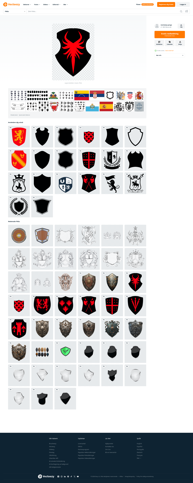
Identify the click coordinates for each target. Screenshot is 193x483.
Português (140, 449)
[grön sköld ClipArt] (65, 352)
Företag (51, 452)
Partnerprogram (83, 449)
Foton (36, 4)
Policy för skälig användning (145, 476)
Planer (138, 4)
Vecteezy (52, 446)
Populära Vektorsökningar (87, 452)
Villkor (121, 476)
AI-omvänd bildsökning (57, 461)
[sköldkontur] (135, 136)
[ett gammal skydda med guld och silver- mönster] (112, 282)
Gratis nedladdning (169, 34)
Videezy (51, 449)
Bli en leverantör (111, 452)
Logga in (183, 4)
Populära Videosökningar (86, 458)
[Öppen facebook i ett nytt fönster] (58, 476)
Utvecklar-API (53, 458)
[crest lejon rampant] (112, 160)
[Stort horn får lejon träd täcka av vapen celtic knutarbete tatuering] (65, 282)
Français (140, 455)
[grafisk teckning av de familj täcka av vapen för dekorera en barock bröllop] (65, 235)
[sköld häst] (135, 183)
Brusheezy (52, 444)
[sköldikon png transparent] (89, 352)
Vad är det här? (169, 50)
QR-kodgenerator (55, 467)
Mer (64, 4)
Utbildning (52, 455)
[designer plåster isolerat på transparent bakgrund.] (42, 352)
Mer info (158, 55)
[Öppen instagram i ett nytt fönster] (61, 476)
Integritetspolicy (130, 476)
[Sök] (181, 11)
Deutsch (139, 452)
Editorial (56, 4)
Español (139, 446)
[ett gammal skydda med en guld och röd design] (89, 282)
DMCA (80, 446)
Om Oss (108, 449)
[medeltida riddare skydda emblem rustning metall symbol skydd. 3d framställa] (19, 235)
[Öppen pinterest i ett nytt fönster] (68, 476)
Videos (45, 4)
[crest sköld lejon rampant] (19, 136)
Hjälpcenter (109, 444)
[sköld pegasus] (19, 183)
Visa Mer (139, 106)
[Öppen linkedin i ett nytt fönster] (65, 476)
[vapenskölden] (89, 136)
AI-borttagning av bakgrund (58, 464)
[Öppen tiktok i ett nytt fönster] (71, 476)
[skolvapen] (65, 183)
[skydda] (42, 136)
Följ (181, 27)
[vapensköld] (19, 160)
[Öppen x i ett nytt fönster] (74, 476)
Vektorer (26, 4)
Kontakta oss (109, 446)
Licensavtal (82, 444)
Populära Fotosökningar (86, 455)
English (139, 444)
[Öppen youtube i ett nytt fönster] (78, 476)
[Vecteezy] (11, 4)
